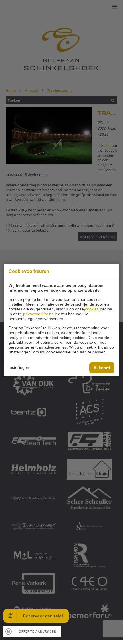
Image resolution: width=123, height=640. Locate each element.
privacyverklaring (38, 314)
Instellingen (19, 367)
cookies (92, 309)
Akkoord (102, 367)
